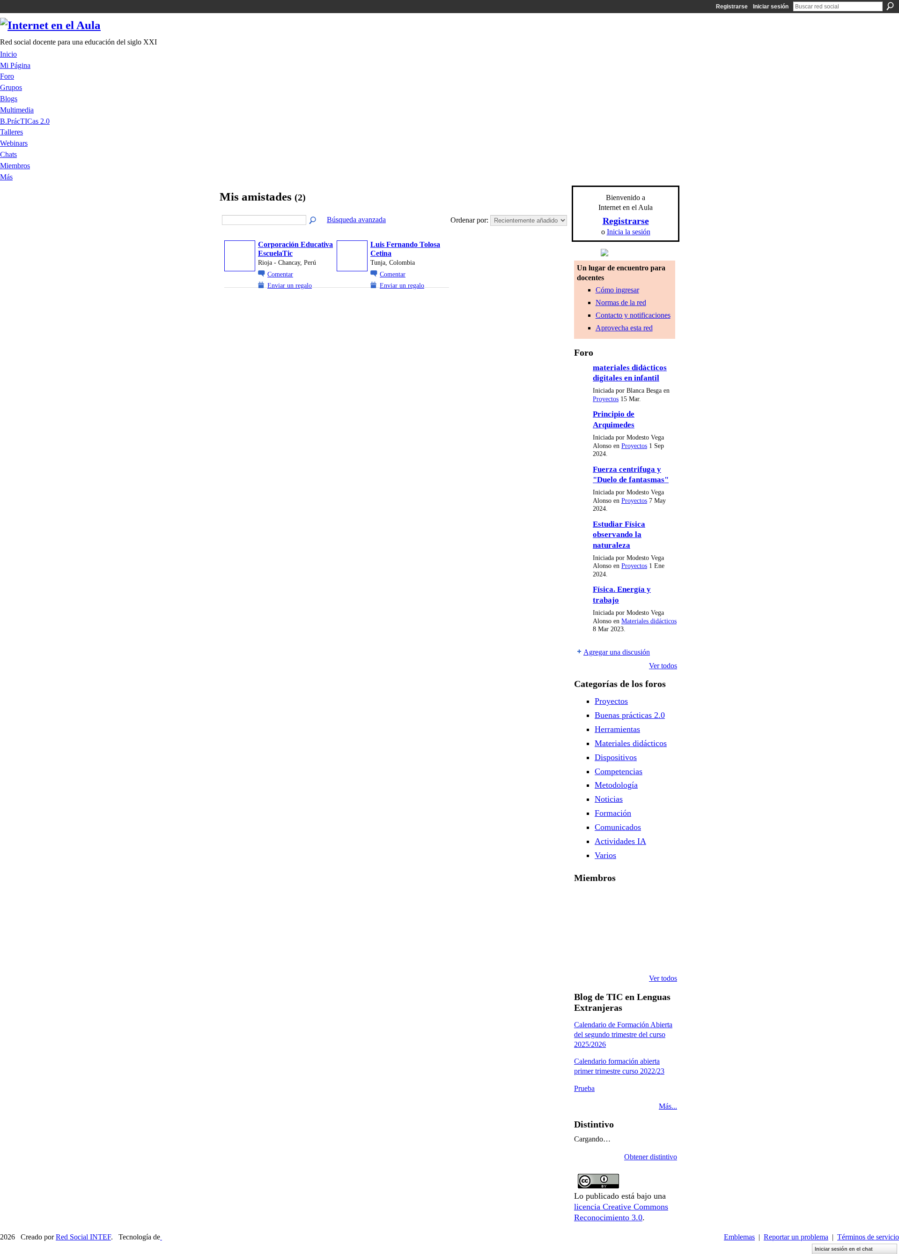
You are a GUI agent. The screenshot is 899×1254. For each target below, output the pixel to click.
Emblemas (739, 1237)
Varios (605, 855)
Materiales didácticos (649, 621)
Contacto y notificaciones (633, 315)
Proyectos (606, 399)
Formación (613, 813)
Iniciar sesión (770, 6)
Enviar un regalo (289, 285)
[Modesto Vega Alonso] (657, 902)
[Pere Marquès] (585, 953)
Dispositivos (616, 757)
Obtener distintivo (650, 1157)
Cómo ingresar (617, 290)
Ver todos (663, 666)
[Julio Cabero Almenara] (609, 953)
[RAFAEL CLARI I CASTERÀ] (609, 902)
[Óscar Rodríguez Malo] (633, 902)
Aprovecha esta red (624, 328)
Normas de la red (621, 302)
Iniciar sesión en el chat (844, 1249)
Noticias (609, 799)
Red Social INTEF (83, 1237)
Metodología (616, 785)
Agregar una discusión (616, 652)
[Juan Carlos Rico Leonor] (609, 928)
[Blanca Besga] (633, 928)
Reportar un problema (796, 1237)
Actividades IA (620, 841)
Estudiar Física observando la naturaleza (619, 535)
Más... (668, 1106)
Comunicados (618, 827)
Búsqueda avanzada (356, 220)
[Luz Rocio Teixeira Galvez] (657, 928)
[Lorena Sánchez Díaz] (585, 928)
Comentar (280, 274)
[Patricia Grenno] (633, 953)
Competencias (618, 771)
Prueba (584, 1088)
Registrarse (732, 6)
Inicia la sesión (628, 232)
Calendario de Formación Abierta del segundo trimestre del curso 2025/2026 (623, 1034)
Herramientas (617, 729)
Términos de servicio (868, 1237)
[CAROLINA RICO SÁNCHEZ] (657, 953)
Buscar (890, 6)
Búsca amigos (313, 220)
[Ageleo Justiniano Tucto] (585, 902)
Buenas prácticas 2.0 (630, 715)
